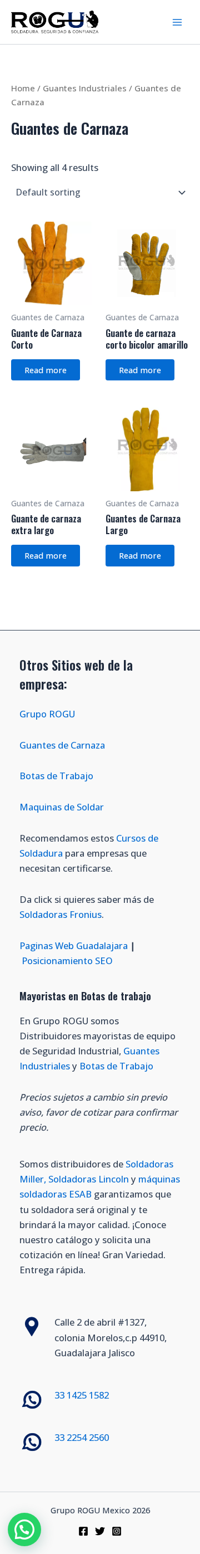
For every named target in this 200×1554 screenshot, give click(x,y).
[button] (24, 1529)
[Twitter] (100, 1531)
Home (23, 88)
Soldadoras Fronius (60, 914)
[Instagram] (117, 1531)
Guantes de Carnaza (62, 745)
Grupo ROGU (47, 713)
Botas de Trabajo (56, 775)
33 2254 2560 (81, 1437)
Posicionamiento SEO (67, 960)
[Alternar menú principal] (177, 22)
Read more (45, 369)
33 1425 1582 (81, 1395)
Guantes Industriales (85, 88)
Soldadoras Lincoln (88, 1178)
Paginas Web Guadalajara (73, 945)
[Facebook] (83, 1531)
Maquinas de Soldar (62, 806)
